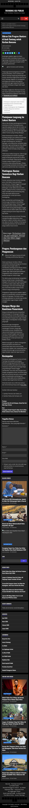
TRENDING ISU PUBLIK (14, 10)
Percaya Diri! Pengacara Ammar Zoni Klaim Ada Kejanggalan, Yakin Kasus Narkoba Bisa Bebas (13, 584)
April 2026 (4, 618)
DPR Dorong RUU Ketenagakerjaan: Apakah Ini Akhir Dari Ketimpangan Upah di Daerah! (14, 500)
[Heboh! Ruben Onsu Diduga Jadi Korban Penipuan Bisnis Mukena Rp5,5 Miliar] (14, 687)
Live (26, 18)
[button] (2, 18)
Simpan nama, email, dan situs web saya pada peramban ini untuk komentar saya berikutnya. (15, 466)
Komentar (5, 426)
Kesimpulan (7, 112)
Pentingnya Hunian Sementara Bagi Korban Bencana (13, 104)
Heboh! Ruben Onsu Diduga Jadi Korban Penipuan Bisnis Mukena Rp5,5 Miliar (14, 572)
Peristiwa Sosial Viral (7, 667)
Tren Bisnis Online (9, 795)
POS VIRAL (23, 385)
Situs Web (5, 458)
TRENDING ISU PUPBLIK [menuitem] (10, 95)
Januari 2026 (5, 628)
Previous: (14, 403)
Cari (3, 556)
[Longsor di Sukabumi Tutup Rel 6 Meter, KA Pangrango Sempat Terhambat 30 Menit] (14, 712)
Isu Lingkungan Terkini (7, 649)
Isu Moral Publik (6, 653)
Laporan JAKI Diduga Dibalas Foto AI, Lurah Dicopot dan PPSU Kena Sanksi (12, 597)
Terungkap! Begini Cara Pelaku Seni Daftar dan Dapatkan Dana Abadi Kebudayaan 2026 (14, 549)
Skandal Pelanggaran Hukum (9, 670)
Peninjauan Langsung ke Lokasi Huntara (14, 101)
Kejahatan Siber (6, 660)
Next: (14, 409)
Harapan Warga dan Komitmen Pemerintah (12, 109)
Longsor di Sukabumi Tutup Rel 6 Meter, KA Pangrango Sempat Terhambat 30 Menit (12, 578)
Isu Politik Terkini (7, 33)
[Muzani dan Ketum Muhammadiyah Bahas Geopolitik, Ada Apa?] (14, 513)
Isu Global (4, 646)
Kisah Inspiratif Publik (7, 663)
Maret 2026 (5, 621)
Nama (4, 447)
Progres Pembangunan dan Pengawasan (14, 107)
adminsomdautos (6, 46)
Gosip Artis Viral (6, 639)
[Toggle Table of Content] (23, 99)
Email (4, 453)
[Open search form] (18, 18)
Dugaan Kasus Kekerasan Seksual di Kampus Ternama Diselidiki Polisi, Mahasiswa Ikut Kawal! (13, 590)
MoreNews (24, 804)
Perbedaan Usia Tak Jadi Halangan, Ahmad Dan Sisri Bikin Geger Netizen (14, 236)
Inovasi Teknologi (6, 642)
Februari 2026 (5, 625)
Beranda (8, 784)
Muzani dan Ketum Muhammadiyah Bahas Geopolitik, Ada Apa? (13, 524)
